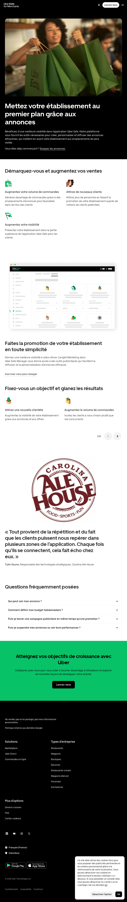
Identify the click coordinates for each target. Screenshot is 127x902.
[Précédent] (108, 436)
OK (118, 894)
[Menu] (122, 5)
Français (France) (18, 847)
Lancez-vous (110, 5)
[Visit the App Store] (36, 865)
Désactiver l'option (102, 894)
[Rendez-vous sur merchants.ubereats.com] (11, 5)
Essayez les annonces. (53, 148)
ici (106, 885)
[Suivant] (117, 436)
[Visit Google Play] (15, 865)
